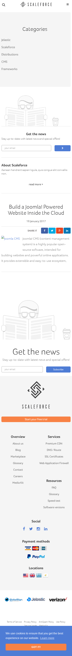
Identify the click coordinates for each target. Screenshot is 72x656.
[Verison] (58, 599)
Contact (18, 469)
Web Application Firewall (54, 463)
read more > (36, 184)
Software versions (54, 507)
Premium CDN (54, 443)
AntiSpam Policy (46, 621)
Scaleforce (8, 47)
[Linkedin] (45, 529)
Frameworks (9, 69)
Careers (18, 476)
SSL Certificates (54, 456)
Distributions (9, 54)
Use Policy (60, 621)
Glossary (18, 463)
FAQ (54, 487)
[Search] (3, 4)
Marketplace (18, 456)
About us (18, 443)
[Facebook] (24, 529)
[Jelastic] (36, 599)
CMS (4, 61)
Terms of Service (14, 621)
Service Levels (30, 625)
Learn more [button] (47, 638)
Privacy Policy (30, 621)
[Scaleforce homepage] (36, 390)
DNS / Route (54, 450)
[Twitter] (31, 529)
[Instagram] (38, 529)
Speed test (54, 500)
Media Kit (18, 482)
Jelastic (5, 40)
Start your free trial (36, 419)
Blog (18, 450)
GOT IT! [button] (36, 647)
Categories (34, 29)
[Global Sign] (14, 599)
